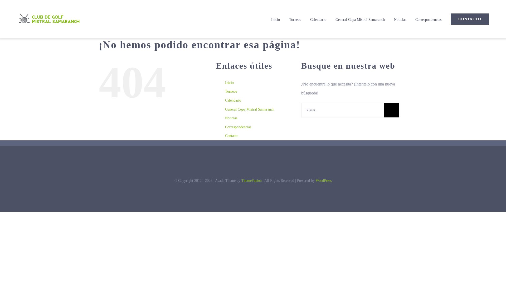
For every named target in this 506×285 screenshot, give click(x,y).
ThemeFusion (251, 181)
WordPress (324, 181)
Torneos (231, 91)
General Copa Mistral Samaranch (249, 109)
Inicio (229, 83)
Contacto (231, 136)
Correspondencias (238, 127)
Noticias (231, 118)
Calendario (233, 100)
